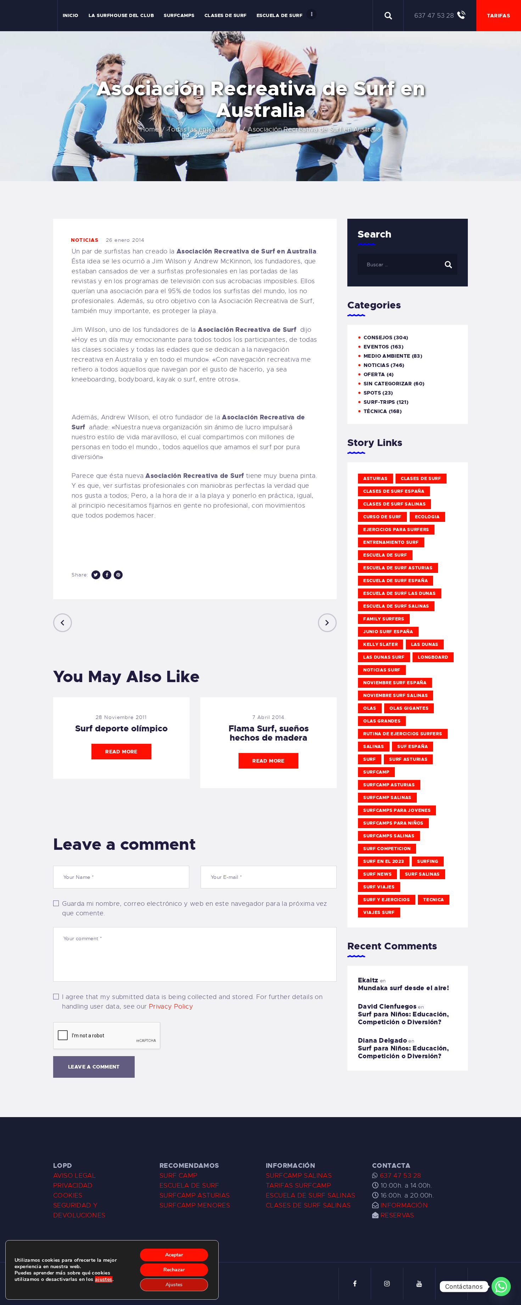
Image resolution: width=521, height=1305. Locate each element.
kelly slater (380, 644)
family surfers (383, 619)
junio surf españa (388, 632)
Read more (121, 751)
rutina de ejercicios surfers (402, 734)
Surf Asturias (408, 759)
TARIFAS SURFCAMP (298, 1185)
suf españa (412, 746)
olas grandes (381, 721)
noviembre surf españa (395, 683)
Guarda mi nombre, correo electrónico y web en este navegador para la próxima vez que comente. (194, 908)
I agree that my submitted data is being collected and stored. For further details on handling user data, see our (192, 1001)
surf (369, 759)
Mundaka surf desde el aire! (403, 988)
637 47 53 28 (399, 1175)
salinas (373, 746)
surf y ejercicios (386, 900)
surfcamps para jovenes (397, 810)
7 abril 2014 (268, 717)
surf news (377, 874)
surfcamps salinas (389, 836)
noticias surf (381, 670)
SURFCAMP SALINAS (299, 1175)
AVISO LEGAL (74, 1175)
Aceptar (174, 1254)
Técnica (375, 411)
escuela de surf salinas (396, 606)
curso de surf (382, 517)
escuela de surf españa (395, 581)
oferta (374, 374)
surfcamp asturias (389, 785)
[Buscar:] (407, 264)
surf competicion (387, 849)
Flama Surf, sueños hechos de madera (269, 733)
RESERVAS (397, 1215)
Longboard (433, 657)
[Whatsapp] (501, 1286)
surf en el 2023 (383, 861)
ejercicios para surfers (396, 529)
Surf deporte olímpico (121, 728)
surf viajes (379, 887)
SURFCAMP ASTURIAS (194, 1195)
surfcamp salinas (387, 798)
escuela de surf (385, 555)
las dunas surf (384, 657)
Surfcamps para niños (393, 823)
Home (149, 129)
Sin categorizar (388, 383)
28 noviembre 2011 (121, 717)
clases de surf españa (394, 491)
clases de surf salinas (394, 504)
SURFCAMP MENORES (194, 1205)
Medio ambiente (387, 356)
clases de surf (421, 478)
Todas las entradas (196, 129)
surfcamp (376, 772)
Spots (372, 393)
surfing (427, 861)
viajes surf (379, 912)
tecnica (433, 900)
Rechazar (174, 1269)
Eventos (376, 347)
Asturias (375, 478)
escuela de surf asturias (398, 568)
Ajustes (174, 1284)
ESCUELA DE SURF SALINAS (310, 1195)
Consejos (378, 337)
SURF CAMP (178, 1175)
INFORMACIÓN (404, 1205)
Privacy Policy (171, 1006)
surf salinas (422, 874)
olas (369, 708)
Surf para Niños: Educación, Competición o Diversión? (403, 1018)
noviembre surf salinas (395, 695)
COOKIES (68, 1195)
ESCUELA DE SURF (189, 1185)
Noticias (85, 240)
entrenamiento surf (391, 542)
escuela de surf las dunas (399, 593)
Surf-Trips (379, 402)
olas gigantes (409, 708)
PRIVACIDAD (73, 1185)
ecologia (427, 517)
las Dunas (424, 644)
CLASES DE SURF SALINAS (308, 1205)
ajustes (103, 1279)
